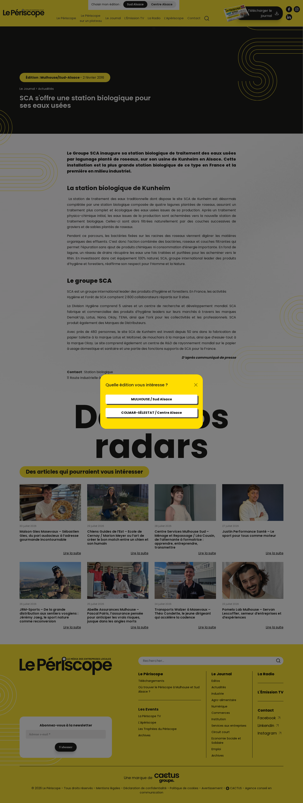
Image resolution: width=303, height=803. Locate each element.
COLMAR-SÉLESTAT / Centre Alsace (151, 412)
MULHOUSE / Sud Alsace (151, 399)
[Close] (196, 385)
